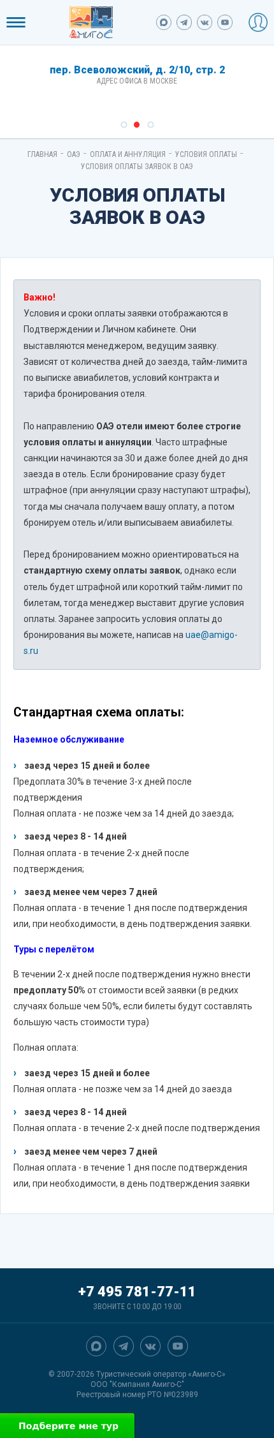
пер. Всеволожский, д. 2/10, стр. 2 (137, 70)
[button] (123, 124)
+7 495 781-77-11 (137, 1292)
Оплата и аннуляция (128, 154)
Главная (42, 154)
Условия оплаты (206, 154)
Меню (15, 22)
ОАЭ (73, 154)
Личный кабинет (258, 22)
